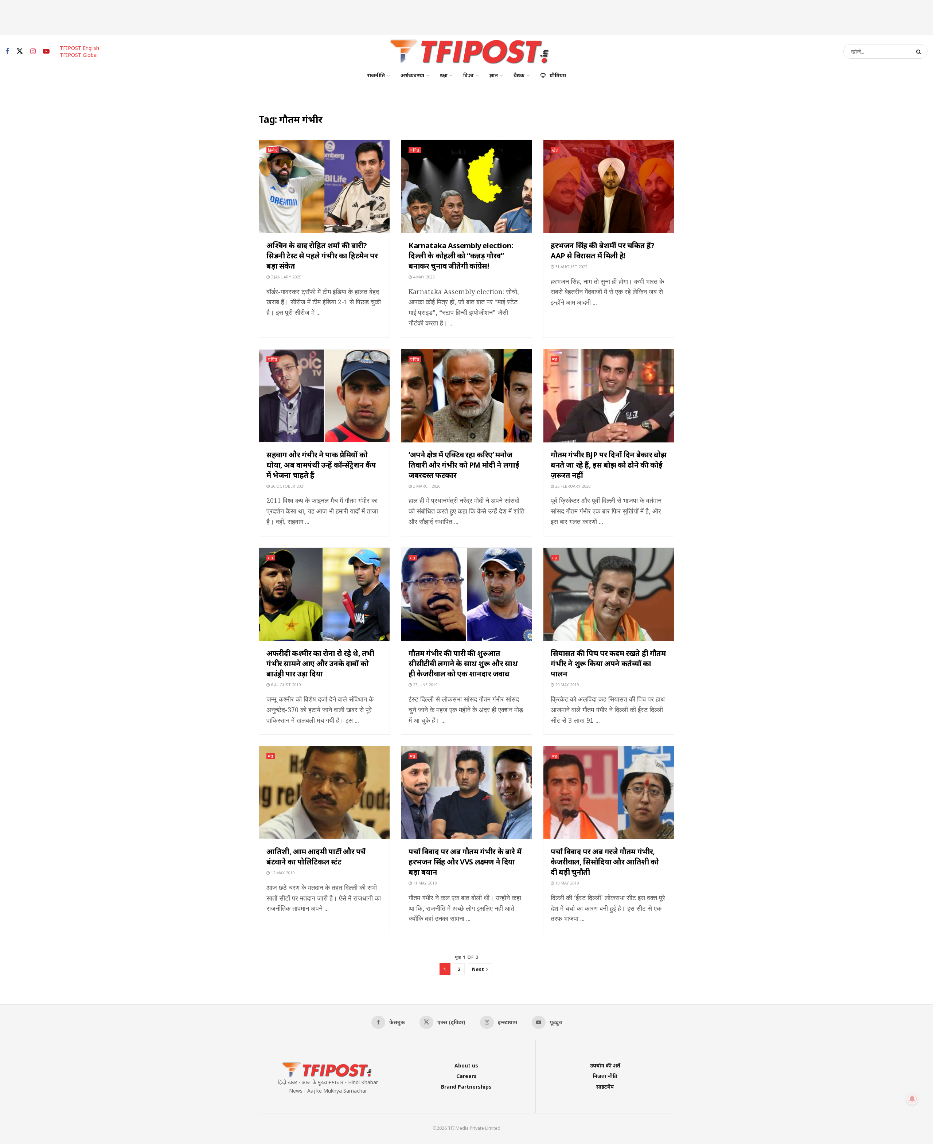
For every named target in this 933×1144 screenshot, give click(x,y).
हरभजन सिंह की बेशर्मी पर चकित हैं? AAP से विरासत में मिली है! (602, 251)
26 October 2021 (287, 486)
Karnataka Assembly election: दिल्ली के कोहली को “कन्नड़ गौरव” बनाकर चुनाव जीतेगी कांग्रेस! (461, 256)
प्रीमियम (558, 75)
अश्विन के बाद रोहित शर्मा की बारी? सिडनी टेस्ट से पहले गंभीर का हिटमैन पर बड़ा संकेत (322, 256)
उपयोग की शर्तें (605, 1065)
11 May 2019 (424, 883)
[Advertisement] (466, 16)
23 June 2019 (424, 684)
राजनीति (376, 75)
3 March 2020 (426, 486)
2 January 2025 (285, 277)
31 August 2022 (570, 266)
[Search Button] (920, 51)
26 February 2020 (572, 486)
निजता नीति (605, 1076)
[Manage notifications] (912, 1099)
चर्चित (414, 150)
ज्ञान (493, 75)
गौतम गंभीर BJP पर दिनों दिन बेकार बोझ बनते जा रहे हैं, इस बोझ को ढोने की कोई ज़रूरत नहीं (608, 465)
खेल (555, 150)
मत (555, 359)
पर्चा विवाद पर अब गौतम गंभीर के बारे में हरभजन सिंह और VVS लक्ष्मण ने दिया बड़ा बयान (465, 862)
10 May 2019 (566, 883)
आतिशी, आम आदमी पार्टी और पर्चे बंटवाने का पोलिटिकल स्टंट (316, 857)
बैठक (519, 75)
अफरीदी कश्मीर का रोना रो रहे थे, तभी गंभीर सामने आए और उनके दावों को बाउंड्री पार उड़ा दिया (320, 663)
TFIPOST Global (79, 54)
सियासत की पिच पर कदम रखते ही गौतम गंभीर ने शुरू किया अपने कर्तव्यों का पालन (608, 663)
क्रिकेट (273, 150)
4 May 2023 (423, 277)
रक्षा (444, 75)
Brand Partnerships (466, 1086)
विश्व (468, 75)
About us (466, 1065)
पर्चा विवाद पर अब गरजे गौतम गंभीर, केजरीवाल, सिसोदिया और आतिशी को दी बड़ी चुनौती (605, 862)
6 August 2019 (285, 684)
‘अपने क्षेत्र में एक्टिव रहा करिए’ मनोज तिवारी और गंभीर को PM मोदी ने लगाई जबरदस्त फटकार (464, 465)
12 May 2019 (282, 872)
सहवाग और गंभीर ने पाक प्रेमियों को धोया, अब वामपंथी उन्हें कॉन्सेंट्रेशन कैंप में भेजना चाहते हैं (321, 465)
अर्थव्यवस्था (412, 75)
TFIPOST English (79, 47)
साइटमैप (605, 1086)
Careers (466, 1076)
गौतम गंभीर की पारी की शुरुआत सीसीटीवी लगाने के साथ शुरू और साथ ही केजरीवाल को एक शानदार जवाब (463, 663)
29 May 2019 (566, 684)
